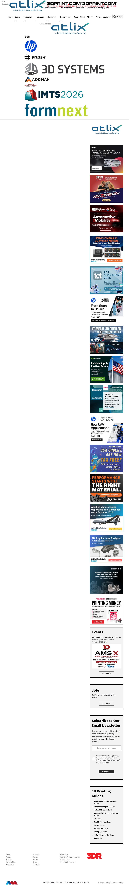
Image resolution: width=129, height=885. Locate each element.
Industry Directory (67, 862)
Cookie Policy (117, 882)
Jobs (76, 17)
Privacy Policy (104, 882)
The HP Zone (99, 825)
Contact (36, 864)
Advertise (64, 854)
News (10, 17)
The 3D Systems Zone (102, 822)
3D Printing (65, 859)
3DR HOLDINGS (61, 882)
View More (106, 673)
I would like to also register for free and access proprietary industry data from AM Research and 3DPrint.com (108, 758)
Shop (82, 17)
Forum (35, 859)
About (89, 17)
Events (9, 859)
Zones (17, 17)
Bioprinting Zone (101, 828)
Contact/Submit (103, 17)
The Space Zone (100, 832)
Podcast (36, 854)
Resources (51, 17)
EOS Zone (97, 819)
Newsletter (65, 17)
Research (28, 17)
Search (119, 16)
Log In (45, 3)
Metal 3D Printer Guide (103, 810)
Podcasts (40, 17)
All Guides (98, 838)
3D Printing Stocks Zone (104, 835)
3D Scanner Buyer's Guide (104, 806)
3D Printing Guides (101, 793)
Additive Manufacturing (70, 857)
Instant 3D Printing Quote (98, 7)
